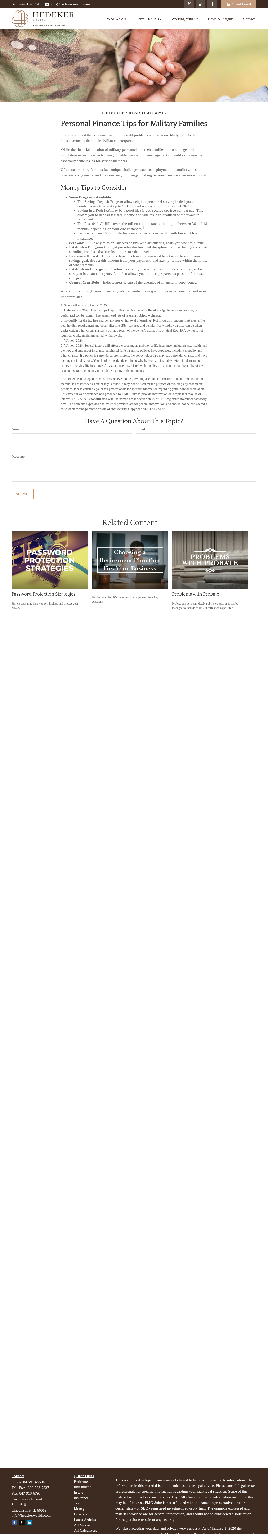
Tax (77, 1503)
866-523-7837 (38, 1488)
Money (79, 1509)
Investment (82, 1487)
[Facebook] (212, 4)
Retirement (82, 1481)
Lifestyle (80, 1514)
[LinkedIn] (200, 4)
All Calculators (85, 1530)
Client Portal (241, 4)
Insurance (81, 1498)
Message (18, 456)
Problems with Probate (195, 594)
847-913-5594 (28, 4)
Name (16, 429)
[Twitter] (189, 4)
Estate (78, 1492)
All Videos (82, 1525)
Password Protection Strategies (44, 594)
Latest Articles (85, 1519)
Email (140, 429)
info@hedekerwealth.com (70, 4)
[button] (116, 19)
